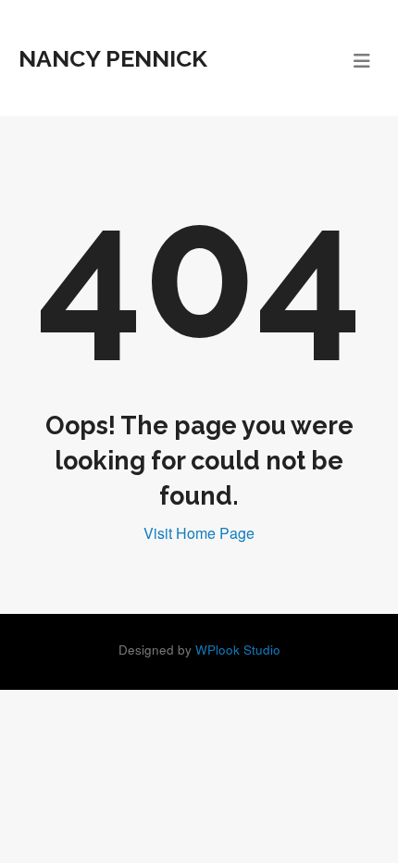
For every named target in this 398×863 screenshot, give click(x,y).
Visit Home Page (199, 533)
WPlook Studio (237, 649)
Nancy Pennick (113, 58)
